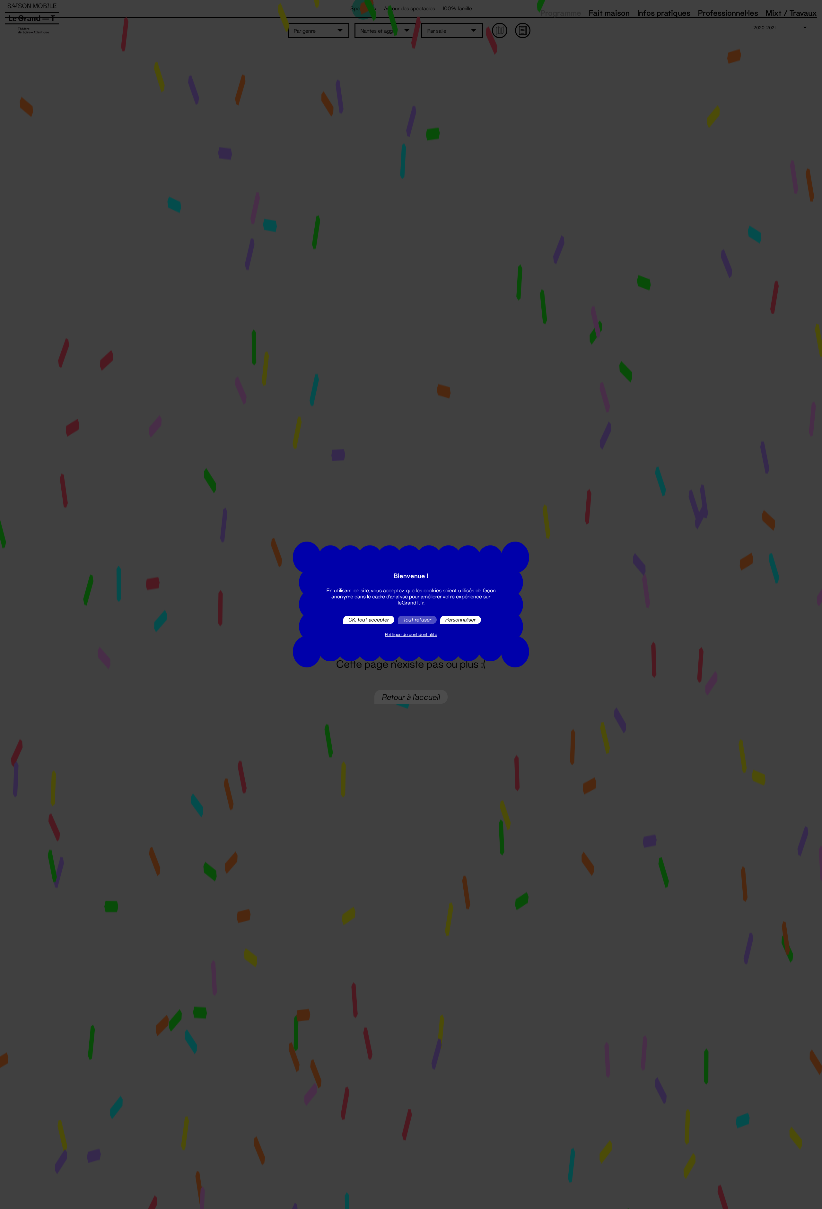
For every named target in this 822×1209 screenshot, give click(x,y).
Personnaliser (460, 620)
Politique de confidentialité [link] (411, 634)
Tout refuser (417, 620)
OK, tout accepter (368, 620)
